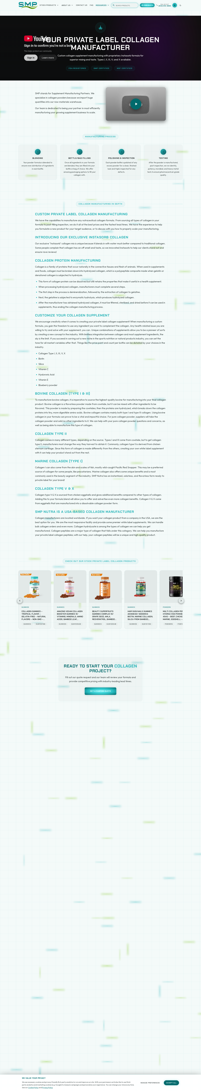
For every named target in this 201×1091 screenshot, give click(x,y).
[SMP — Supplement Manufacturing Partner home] (28, 5)
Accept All (171, 1083)
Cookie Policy (33, 1087)
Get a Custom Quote (100, 691)
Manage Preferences (150, 1083)
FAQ (91, 5)
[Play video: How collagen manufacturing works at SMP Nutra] (136, 104)
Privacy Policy (47, 1087)
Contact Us (81, 5)
